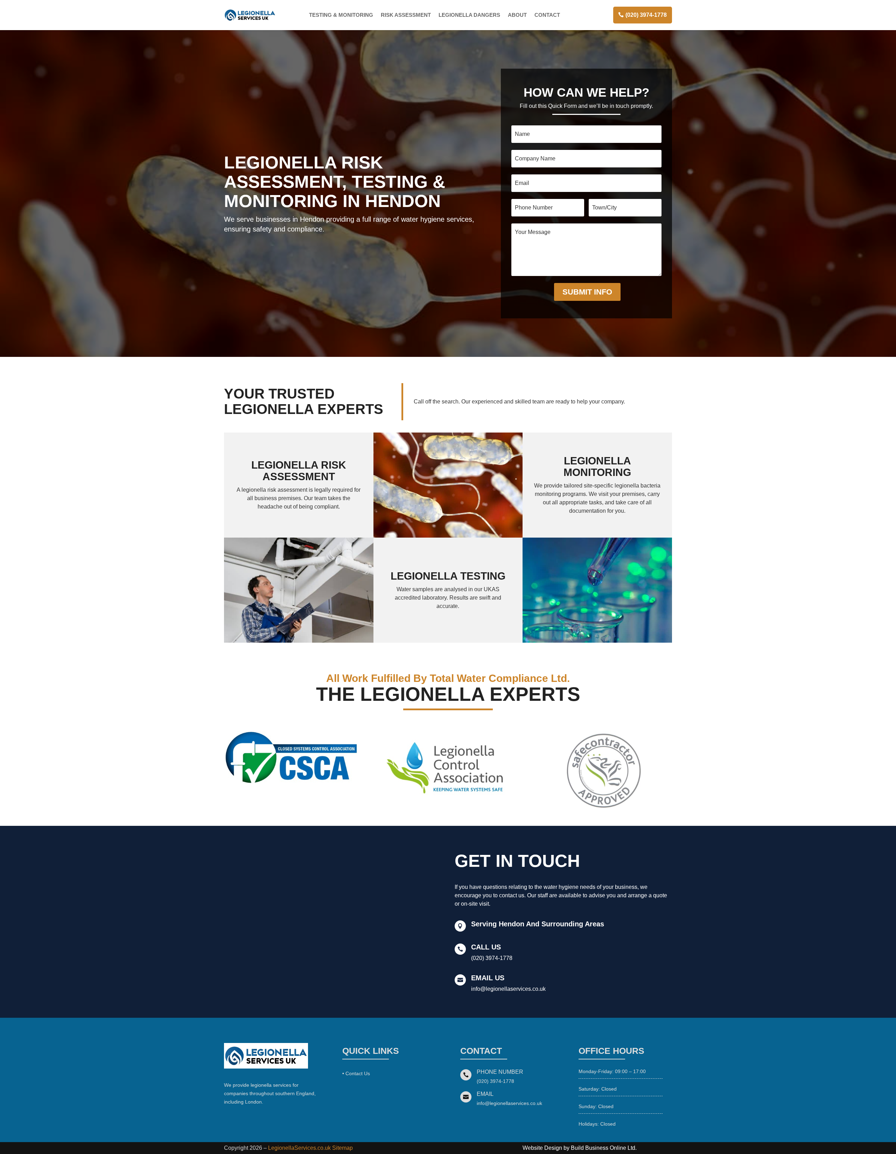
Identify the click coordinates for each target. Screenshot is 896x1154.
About (517, 15)
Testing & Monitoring (341, 15)
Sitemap (342, 1148)
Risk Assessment (406, 15)
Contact (547, 15)
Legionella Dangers (469, 15)
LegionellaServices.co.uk (299, 1148)
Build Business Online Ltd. (604, 1148)
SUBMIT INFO (587, 292)
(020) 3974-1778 (646, 15)
